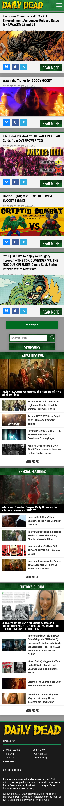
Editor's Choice (32, 587)
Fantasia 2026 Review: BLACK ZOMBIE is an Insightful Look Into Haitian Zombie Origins (44, 449)
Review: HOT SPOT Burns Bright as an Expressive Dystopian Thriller (44, 420)
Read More (51, 68)
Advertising (40, 757)
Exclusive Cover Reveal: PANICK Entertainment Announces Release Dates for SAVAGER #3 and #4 (31, 20)
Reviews (9, 757)
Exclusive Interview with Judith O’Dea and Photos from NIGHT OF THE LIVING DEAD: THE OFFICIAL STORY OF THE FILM (30, 626)
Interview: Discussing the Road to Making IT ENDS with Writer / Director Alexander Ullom (44, 535)
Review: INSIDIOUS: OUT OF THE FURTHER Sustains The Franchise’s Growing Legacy (44, 434)
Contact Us (40, 754)
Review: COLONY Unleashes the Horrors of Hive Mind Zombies (31, 393)
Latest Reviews (32, 355)
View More (32, 461)
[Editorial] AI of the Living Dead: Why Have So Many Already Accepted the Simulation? (44, 698)
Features (9, 754)
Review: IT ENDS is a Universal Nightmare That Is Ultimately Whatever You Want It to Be (43, 405)
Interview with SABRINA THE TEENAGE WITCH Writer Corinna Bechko (44, 550)
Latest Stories (12, 750)
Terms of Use (41, 800)
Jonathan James (27, 31)
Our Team (39, 750)
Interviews (10, 761)
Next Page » (32, 324)
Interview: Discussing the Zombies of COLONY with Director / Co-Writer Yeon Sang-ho (45, 565)
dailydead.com (36, 793)
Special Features (32, 471)
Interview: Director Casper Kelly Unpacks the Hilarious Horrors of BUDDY (29, 508)
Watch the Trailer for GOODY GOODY (27, 80)
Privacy (28, 800)
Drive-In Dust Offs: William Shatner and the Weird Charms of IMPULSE (44, 521)
